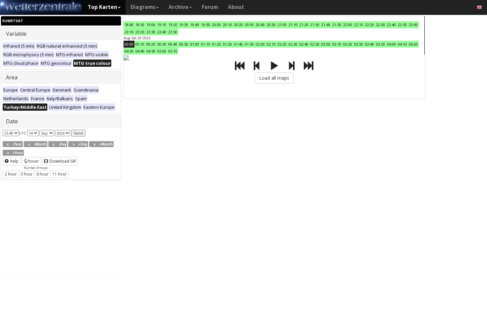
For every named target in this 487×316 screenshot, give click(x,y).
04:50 (150, 51)
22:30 (380, 24)
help (14, 161)
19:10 (161, 24)
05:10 (172, 51)
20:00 (216, 24)
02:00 (260, 44)
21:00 (282, 24)
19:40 (194, 24)
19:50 (205, 24)
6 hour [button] (42, 174)
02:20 (282, 44)
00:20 (150, 44)
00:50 (183, 44)
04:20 (413, 44)
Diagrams (143, 7)
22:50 (402, 24)
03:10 (336, 44)
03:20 (347, 44)
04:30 (129, 51)
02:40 (303, 44)
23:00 (413, 24)
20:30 (249, 24)
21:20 (303, 24)
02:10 (271, 44)
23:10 (129, 31)
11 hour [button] (59, 174)
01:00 (194, 44)
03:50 (380, 44)
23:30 (150, 31)
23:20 (139, 31)
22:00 (347, 24)
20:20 (238, 24)
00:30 (161, 44)
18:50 (139, 24)
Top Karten (102, 7)
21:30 (314, 24)
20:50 (271, 24)
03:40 (369, 44)
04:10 (402, 44)
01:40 (238, 44)
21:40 (325, 24)
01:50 (249, 44)
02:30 (293, 44)
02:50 (314, 44)
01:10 (205, 44)
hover (33, 161)
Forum (210, 7)
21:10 (293, 24)
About (236, 7)
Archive (179, 7)
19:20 (172, 24)
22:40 (391, 24)
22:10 (358, 24)
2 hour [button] (11, 174)
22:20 (369, 24)
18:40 (129, 24)
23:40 (161, 31)
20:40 (260, 24)
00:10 (139, 44)
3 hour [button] (27, 174)
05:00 (161, 51)
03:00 (325, 44)
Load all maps (274, 78)
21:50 (336, 24)
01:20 (216, 44)
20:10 (227, 24)
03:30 (358, 44)
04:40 (139, 51)
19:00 (150, 24)
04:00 (391, 44)
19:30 (183, 24)
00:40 (172, 44)
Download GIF (62, 161)
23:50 (172, 31)
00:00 (129, 44)
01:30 (227, 44)
